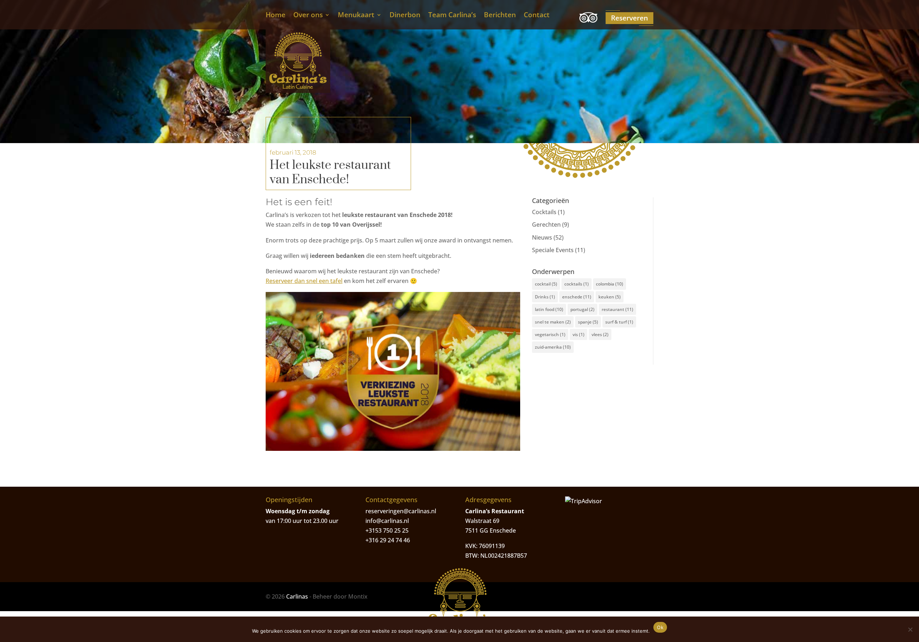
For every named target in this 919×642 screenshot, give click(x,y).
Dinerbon (404, 15)
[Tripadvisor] (588, 18)
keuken (609, 297)
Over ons (308, 15)
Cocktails (544, 212)
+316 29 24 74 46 (387, 540)
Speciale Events (553, 250)
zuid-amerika (553, 347)
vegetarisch (550, 334)
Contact (537, 15)
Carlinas (297, 596)
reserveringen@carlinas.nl (400, 511)
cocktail (546, 284)
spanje (588, 322)
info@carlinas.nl (387, 521)
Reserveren (629, 18)
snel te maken (553, 322)
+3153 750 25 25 (387, 530)
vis (578, 334)
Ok (660, 627)
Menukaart (356, 15)
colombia (609, 284)
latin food (549, 309)
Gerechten (546, 224)
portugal (582, 309)
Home (275, 15)
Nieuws (542, 237)
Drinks (545, 297)
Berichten (500, 15)
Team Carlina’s (452, 15)
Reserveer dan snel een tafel (304, 281)
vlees (600, 334)
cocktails (576, 284)
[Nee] (910, 629)
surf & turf (619, 322)
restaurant (617, 309)
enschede (576, 297)
